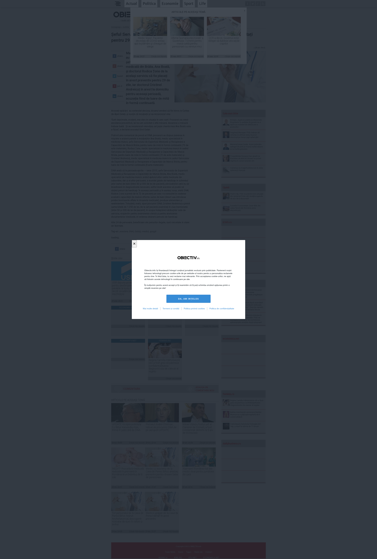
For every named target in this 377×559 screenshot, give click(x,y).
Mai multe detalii (150, 308)
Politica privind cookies (194, 308)
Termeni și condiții (171, 308)
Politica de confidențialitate (221, 308)
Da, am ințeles (188, 299)
